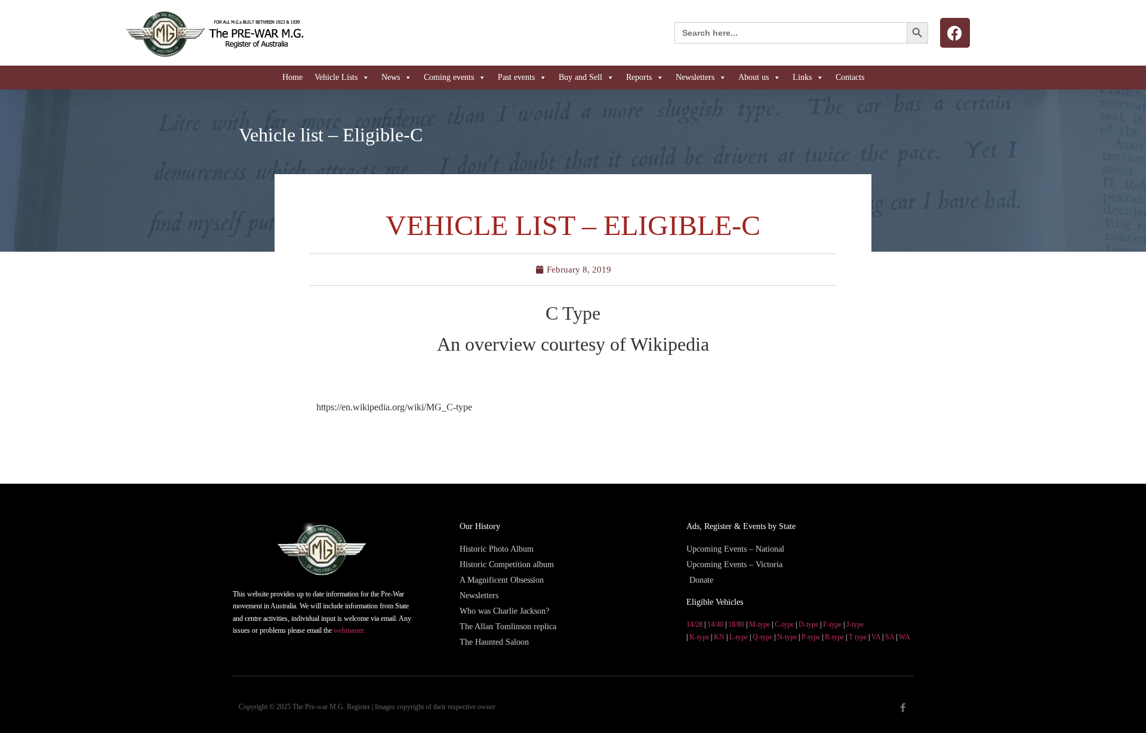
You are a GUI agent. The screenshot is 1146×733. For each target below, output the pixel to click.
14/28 (694, 624)
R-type (834, 637)
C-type (784, 624)
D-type (808, 624)
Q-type (762, 637)
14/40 (715, 624)
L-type (738, 637)
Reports (639, 77)
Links (802, 77)
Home (292, 77)
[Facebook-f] (902, 707)
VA (875, 637)
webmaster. (349, 630)
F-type (832, 624)
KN (719, 637)
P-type (811, 637)
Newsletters (695, 77)
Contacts (850, 77)
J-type (855, 624)
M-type (759, 624)
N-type (787, 637)
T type (858, 637)
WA (904, 637)
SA (889, 637)
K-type (699, 637)
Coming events (449, 77)
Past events (516, 77)
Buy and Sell (580, 77)
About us (753, 77)
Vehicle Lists (336, 77)
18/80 (736, 624)
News (390, 77)
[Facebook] (955, 33)
